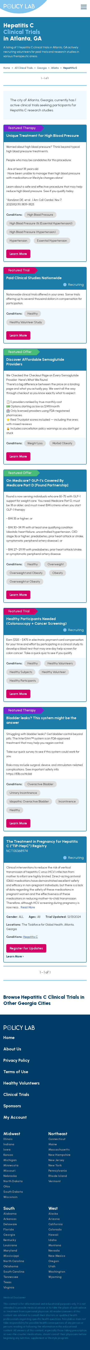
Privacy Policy (16, 1060)
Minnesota (10, 1165)
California (55, 1224)
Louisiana (10, 1245)
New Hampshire (59, 1155)
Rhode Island (57, 1176)
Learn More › (15, 956)
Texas (7, 1282)
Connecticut (57, 1139)
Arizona (54, 1219)
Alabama (10, 1213)
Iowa (6, 1149)
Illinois (8, 1139)
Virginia (8, 1287)
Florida (8, 1229)
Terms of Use (15, 1071)
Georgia (9, 1235)
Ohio (6, 1186)
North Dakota (13, 1181)
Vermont (54, 1181)
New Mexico (56, 1256)
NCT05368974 (17, 851)
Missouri (9, 1170)
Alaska (53, 1213)
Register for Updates (26, 948)
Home (8, 1037)
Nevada (54, 1250)
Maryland (10, 1250)
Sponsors (12, 1105)
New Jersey (56, 1160)
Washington (56, 1271)
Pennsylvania (57, 1170)
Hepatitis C (30, 937)
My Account (15, 1117)
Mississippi (11, 1256)
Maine (52, 1144)
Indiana (8, 1144)
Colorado (55, 1229)
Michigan (10, 1160)
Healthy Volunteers (21, 1083)
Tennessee (10, 1277)
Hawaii (53, 1235)
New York (55, 1165)
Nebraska (10, 1176)
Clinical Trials (16, 1094)
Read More (28, 907)
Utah (51, 1266)
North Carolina (13, 1261)
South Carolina (13, 1271)
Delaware (10, 1224)
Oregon (53, 1261)
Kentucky (9, 1240)
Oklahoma (10, 1266)
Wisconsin (10, 1197)
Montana (54, 1245)
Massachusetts (59, 1149)
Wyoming (55, 1277)
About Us (12, 1048)
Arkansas (10, 1219)
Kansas (8, 1155)
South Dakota (13, 1192)
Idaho (52, 1240)
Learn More (18, 254)
